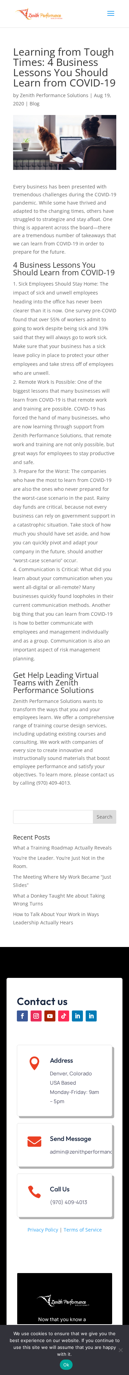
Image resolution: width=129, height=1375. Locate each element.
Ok (66, 1364)
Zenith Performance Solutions (54, 95)
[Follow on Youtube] (49, 1015)
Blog (35, 103)
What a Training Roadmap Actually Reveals (62, 847)
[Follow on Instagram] (36, 1015)
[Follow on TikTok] (63, 1015)
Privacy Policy (43, 1229)
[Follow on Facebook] (22, 1015)
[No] (120, 1350)
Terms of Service (83, 1229)
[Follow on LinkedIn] (77, 1015)
